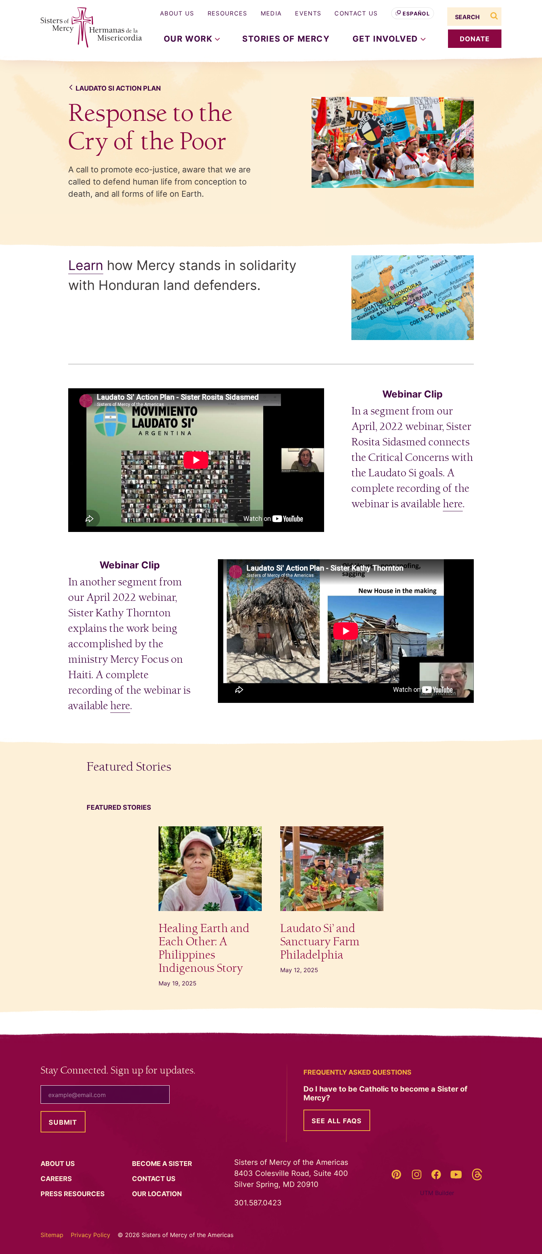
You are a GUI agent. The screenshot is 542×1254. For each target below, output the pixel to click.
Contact (154, 1179)
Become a (163, 1163)
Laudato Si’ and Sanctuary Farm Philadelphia (320, 942)
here (453, 504)
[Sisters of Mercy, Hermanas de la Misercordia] (87, 27)
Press (73, 1194)
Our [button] (189, 38)
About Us (177, 13)
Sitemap (52, 1235)
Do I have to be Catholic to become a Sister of (385, 1093)
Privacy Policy (90, 1235)
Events (308, 13)
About (58, 1163)
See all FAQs (337, 1121)
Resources (227, 13)
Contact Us (356, 13)
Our (157, 1194)
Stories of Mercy (286, 38)
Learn (85, 265)
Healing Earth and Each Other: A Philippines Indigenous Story (204, 948)
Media (271, 13)
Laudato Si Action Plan (118, 88)
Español (416, 13)
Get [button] (386, 38)
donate (475, 39)
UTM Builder (437, 1193)
